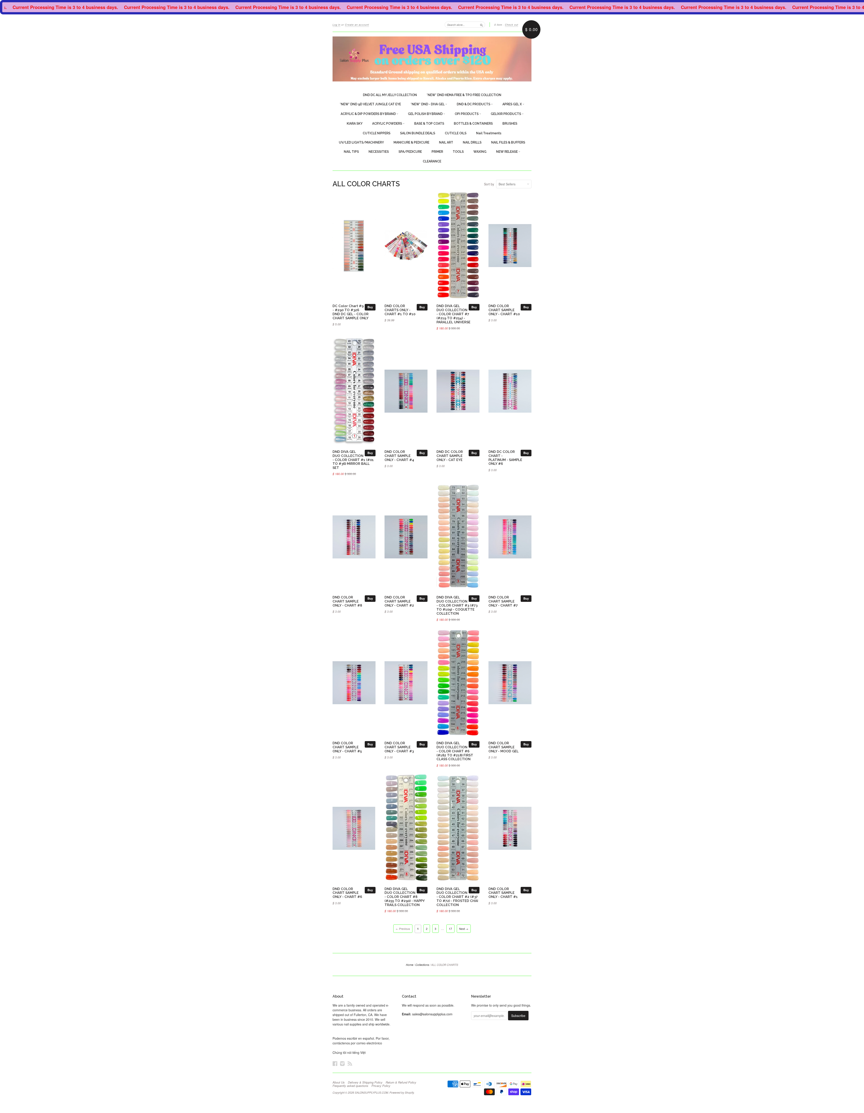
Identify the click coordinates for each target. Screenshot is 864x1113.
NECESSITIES (379, 151)
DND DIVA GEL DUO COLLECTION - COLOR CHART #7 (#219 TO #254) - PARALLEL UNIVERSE (453, 314)
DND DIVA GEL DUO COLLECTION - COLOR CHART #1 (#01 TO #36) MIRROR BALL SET (353, 460)
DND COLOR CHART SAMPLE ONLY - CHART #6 (347, 893)
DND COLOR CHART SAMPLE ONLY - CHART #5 (347, 747)
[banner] (432, 58)
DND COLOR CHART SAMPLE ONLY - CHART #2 (399, 601)
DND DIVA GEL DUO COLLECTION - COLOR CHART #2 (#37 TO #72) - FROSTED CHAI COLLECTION (457, 897)
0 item (498, 24)
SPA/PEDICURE (410, 151)
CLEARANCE (432, 161)
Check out (511, 24)
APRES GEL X (512, 104)
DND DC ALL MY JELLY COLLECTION (390, 95)
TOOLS (458, 151)
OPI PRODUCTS (467, 114)
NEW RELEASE (507, 151)
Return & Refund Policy (401, 1082)
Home (409, 965)
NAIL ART (446, 142)
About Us (339, 1082)
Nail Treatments (488, 133)
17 (450, 929)
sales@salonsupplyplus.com (432, 1014)
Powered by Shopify (401, 1092)
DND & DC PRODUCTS (474, 104)
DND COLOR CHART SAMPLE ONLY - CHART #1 (503, 893)
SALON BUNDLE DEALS (417, 133)
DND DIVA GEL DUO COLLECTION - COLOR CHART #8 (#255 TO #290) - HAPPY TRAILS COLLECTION (405, 897)
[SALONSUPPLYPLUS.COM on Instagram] (342, 1063)
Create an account (357, 24)
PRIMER (437, 151)
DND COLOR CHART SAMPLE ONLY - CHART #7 (503, 601)
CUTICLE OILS (455, 133)
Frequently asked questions (350, 1085)
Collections (422, 965)
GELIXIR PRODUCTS (506, 114)
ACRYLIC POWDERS (387, 123)
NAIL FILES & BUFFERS (508, 142)
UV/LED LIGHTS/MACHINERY (361, 142)
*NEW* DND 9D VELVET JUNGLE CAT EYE (370, 104)
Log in (336, 24)
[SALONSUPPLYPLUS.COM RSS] (349, 1063)
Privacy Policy (380, 1085)
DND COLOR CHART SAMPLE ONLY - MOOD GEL (503, 747)
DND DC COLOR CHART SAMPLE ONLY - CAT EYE (449, 456)
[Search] (481, 24)
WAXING (479, 151)
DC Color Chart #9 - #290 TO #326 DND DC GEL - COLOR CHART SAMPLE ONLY (351, 312)
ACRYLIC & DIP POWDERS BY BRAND (368, 114)
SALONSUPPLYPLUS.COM (371, 1092)
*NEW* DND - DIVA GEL (428, 104)
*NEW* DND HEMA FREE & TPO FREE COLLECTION (464, 95)
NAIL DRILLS (472, 142)
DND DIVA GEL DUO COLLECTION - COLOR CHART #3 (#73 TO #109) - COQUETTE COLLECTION (456, 605)
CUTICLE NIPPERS (376, 133)
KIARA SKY (354, 123)
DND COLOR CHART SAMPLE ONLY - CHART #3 (399, 747)
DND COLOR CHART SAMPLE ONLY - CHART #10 (504, 310)
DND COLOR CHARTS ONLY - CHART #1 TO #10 (400, 310)
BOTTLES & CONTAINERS (473, 123)
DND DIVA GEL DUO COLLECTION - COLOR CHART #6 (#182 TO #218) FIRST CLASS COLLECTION (454, 751)
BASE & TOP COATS (429, 123)
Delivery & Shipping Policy (365, 1082)
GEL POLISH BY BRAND (425, 114)
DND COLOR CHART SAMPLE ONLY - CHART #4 (399, 456)
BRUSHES (509, 123)
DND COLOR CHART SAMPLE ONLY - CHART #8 (347, 601)
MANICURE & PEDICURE (411, 142)
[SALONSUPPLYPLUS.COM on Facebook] (335, 1063)
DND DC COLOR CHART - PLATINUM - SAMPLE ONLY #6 (505, 457)
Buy (370, 307)
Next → (463, 929)
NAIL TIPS (351, 151)
